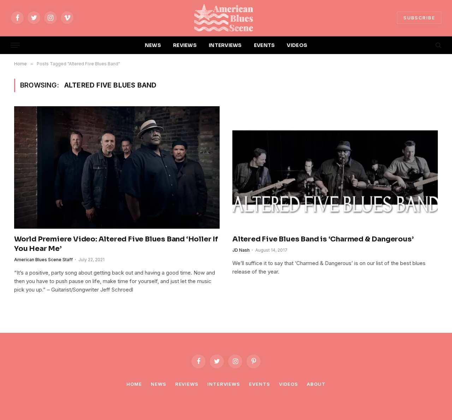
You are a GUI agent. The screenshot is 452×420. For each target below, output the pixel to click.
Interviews (223, 384)
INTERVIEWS (225, 45)
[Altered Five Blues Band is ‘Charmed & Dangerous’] (335, 167)
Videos (288, 384)
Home (134, 384)
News (158, 384)
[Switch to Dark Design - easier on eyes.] (426, 45)
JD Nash (241, 250)
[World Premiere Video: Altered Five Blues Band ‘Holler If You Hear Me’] (117, 167)
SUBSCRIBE (419, 17)
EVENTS (264, 45)
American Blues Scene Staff (43, 259)
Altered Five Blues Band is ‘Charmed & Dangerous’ (323, 239)
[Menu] (15, 45)
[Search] (437, 45)
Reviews (186, 384)
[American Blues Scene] (226, 17)
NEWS (153, 45)
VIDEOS (297, 45)
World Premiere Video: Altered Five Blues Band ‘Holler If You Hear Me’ (116, 244)
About (316, 384)
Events (259, 384)
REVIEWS (185, 45)
